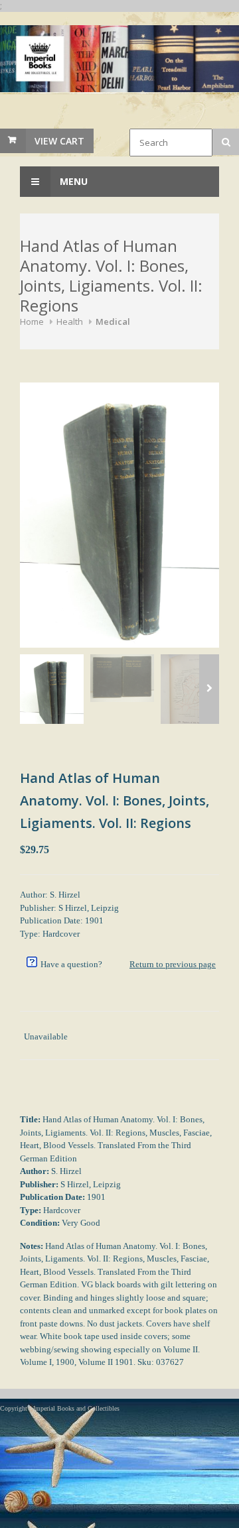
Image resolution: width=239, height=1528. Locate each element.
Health (69, 321)
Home (32, 321)
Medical (113, 321)
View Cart (59, 141)
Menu (72, 181)
